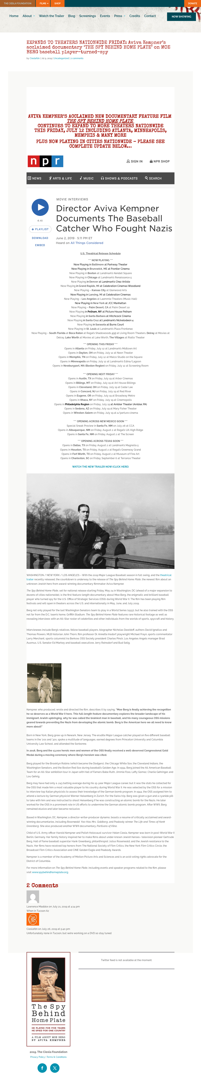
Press (118, 16)
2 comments (77, 58)
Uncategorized (61, 58)
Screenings (87, 16)
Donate (192, 3)
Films (43, 3)
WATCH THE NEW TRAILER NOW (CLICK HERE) (100, 466)
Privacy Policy (37, 1057)
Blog (71, 16)
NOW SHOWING (181, 16)
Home (14, 16)
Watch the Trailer (51, 16)
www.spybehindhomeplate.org (50, 872)
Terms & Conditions (57, 1057)
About (27, 16)
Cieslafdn (35, 58)
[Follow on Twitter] (55, 1068)
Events (105, 16)
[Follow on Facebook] (42, 1068)
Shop (57, 3)
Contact (150, 16)
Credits (134, 16)
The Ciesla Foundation (17, 3)
